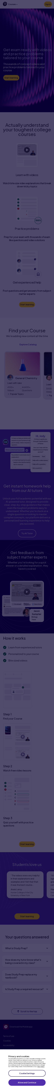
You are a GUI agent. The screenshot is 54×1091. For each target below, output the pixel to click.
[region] (27, 1070)
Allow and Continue (27, 1082)
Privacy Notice (40, 1066)
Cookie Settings (27, 1073)
